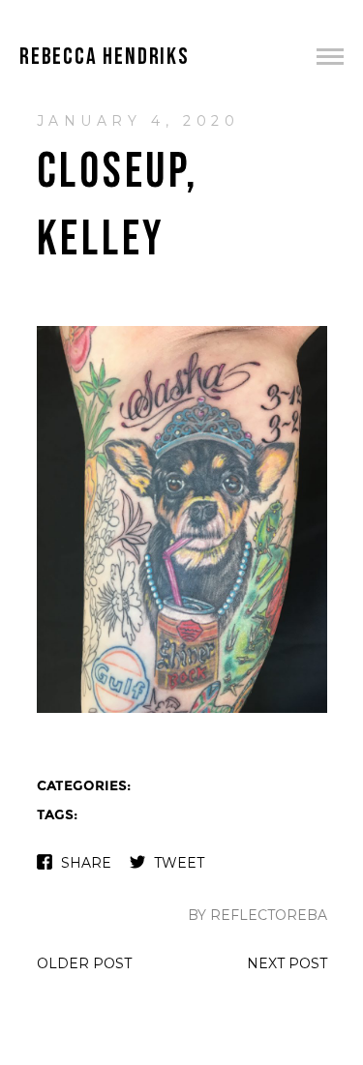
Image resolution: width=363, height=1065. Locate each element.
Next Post (287, 963)
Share (86, 863)
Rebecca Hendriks (104, 57)
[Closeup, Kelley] (182, 710)
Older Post (84, 963)
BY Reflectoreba (257, 915)
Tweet (179, 863)
